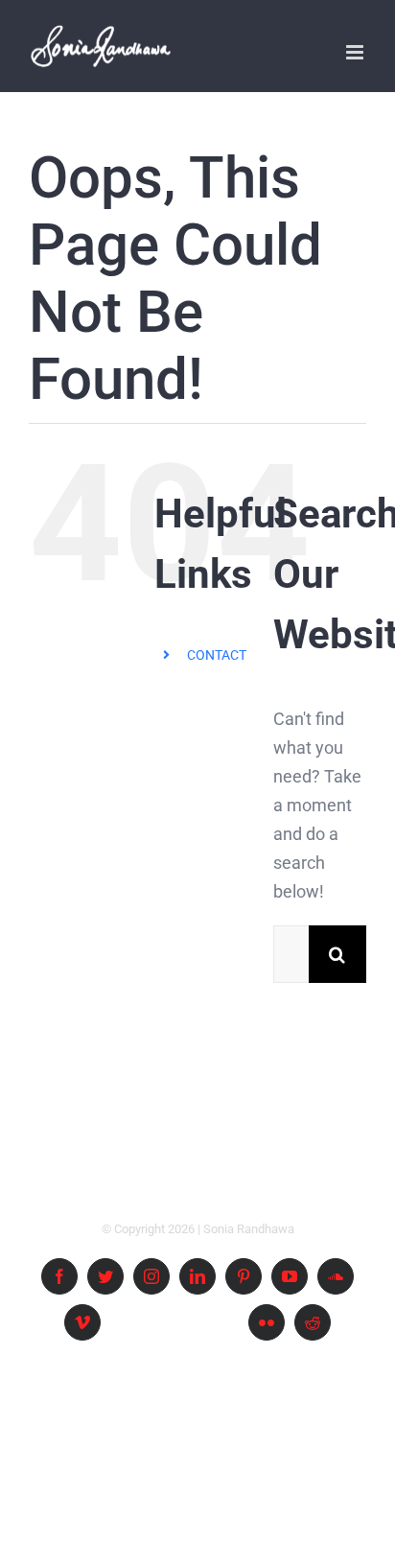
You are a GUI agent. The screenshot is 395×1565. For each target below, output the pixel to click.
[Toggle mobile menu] (356, 52)
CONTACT (216, 655)
